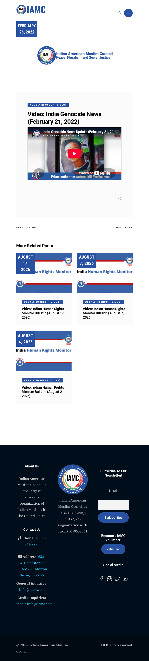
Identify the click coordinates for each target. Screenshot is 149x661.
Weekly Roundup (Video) (48, 105)
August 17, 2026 (26, 263)
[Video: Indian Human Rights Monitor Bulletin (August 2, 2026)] (44, 351)
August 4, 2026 (26, 338)
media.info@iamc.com (34, 603)
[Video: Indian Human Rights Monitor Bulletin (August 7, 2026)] (105, 273)
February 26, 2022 (27, 28)
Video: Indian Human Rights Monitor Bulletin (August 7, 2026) (104, 313)
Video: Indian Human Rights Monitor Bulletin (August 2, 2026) (43, 391)
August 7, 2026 (87, 260)
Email (113, 490)
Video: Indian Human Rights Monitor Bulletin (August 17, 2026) (43, 313)
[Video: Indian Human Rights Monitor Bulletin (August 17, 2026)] (44, 273)
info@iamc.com (32, 589)
